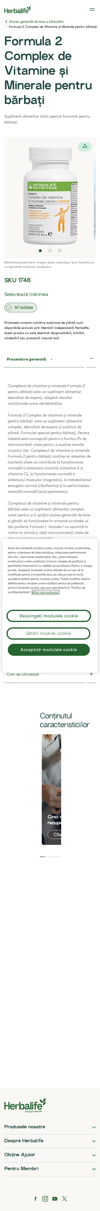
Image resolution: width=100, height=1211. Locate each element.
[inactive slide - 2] (50, 250)
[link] (93, 9)
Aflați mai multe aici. (45, 592)
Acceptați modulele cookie (49, 649)
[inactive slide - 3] (59, 250)
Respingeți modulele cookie (49, 615)
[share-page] (85, 146)
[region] (49, 606)
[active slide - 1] (40, 250)
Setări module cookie (48, 633)
